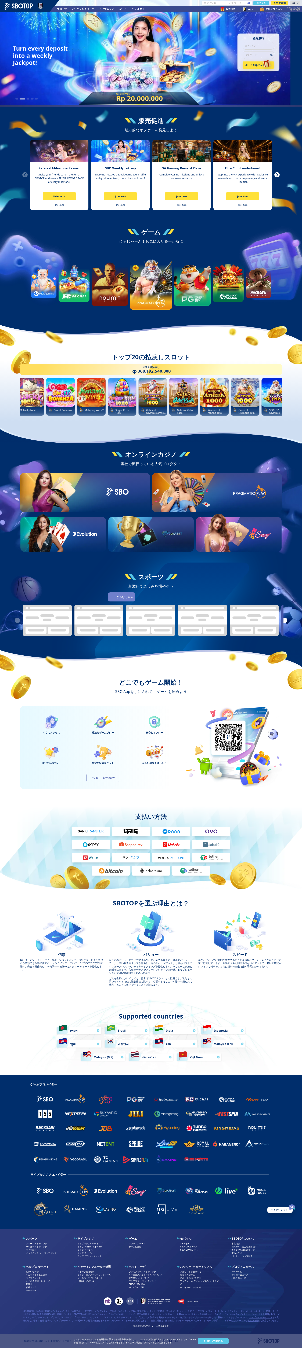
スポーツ (62, 9)
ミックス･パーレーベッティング (41, 1253)
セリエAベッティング (139, 1278)
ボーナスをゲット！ (256, 65)
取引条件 (59, 205)
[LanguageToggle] (295, 3)
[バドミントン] (189, 596)
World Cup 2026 (136, 1287)
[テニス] (169, 596)
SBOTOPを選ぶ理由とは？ (244, 1247)
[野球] (160, 596)
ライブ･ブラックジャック (89, 1256)
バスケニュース (239, 1278)
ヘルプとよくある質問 (36, 1275)
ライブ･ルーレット (86, 1250)
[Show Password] (271, 55)
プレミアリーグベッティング (142, 1271)
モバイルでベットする (190, 1287)
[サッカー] (140, 596)
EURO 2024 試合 (137, 1284)
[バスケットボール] (150, 596)
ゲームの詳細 (135, 1247)
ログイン (261, 3)
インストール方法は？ (103, 778)
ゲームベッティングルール (90, 1278)
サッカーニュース (240, 1275)
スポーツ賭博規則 (85, 1271)
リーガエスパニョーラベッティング (145, 1275)
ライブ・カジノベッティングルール (94, 1275)
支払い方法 (253, 1320)
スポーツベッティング (36, 1243)
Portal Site (31, 1290)
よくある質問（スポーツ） (38, 1281)
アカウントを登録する (190, 1271)
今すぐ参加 (280, 3)
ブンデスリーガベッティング (142, 1281)
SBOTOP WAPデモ (189, 1250)
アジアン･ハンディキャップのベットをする (199, 1282)
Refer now (59, 196)
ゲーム (123, 9)
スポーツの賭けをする (190, 1278)
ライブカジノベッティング (90, 1243)
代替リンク (31, 1287)
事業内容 (236, 1243)
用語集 (29, 1284)
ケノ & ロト (138, 9)
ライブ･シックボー (86, 1253)
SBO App (184, 1243)
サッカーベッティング (36, 1247)
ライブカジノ (106, 9)
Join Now (120, 196)
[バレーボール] (179, 596)
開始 (117, 504)
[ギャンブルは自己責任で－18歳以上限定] (130, 1301)
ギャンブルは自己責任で (243, 1250)
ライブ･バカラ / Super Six (89, 1247)
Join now (181, 196)
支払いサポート (239, 1253)
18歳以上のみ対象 (86, 1281)
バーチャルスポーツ (83, 9)
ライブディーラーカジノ (260, 1317)
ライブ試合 (31, 1250)
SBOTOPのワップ (188, 1247)
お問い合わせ (32, 1271)
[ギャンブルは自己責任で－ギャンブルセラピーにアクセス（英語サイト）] (107, 1301)
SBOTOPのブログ (240, 1271)
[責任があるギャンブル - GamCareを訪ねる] (119, 1301)
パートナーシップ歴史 (242, 1256)
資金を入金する (187, 1275)
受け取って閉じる (213, 1341)
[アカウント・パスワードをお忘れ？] (249, 3)
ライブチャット (33, 1278)
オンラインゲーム (137, 1243)
